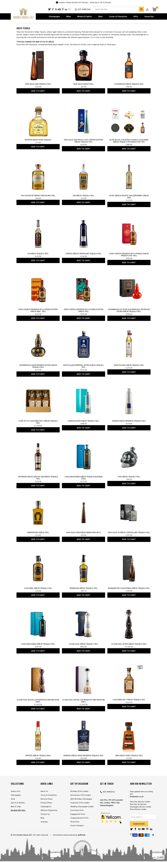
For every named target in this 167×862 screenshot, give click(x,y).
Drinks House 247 (24, 834)
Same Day (149, 16)
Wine (68, 16)
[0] (154, 9)
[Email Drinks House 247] (69, 9)
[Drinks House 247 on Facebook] (53, 9)
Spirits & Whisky (18, 802)
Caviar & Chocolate (118, 16)
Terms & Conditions (49, 795)
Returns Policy (46, 798)
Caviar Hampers (77, 825)
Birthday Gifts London (79, 791)
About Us (44, 791)
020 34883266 (84, 9)
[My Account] (148, 7)
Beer (100, 16)
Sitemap (44, 821)
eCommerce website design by (65, 834)
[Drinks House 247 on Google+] (56, 9)
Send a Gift (15, 791)
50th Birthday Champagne (81, 798)
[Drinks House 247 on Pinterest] (63, 9)
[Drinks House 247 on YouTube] (59, 9)
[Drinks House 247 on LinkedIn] (66, 9)
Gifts (135, 16)
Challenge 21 (46, 806)
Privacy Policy (46, 802)
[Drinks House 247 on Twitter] (49, 9)
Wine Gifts (74, 821)
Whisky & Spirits (84, 16)
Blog (42, 817)
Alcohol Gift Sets (18, 810)
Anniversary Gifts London (80, 795)
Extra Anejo (95, 37)
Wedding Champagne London (82, 806)
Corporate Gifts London (79, 802)
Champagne (54, 16)
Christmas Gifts (77, 810)
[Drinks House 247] (23, 13)
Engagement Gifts (77, 814)
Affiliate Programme (49, 810)
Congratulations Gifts (79, 817)
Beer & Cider (16, 806)
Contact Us (45, 814)
